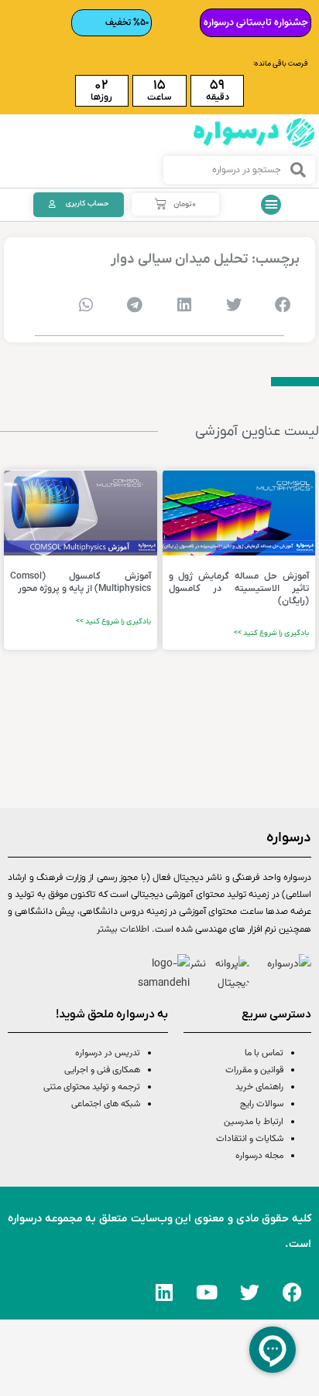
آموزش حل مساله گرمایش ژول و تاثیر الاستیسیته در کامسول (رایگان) (239, 588)
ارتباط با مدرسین (253, 1122)
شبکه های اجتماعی (105, 1104)
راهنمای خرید (259, 1087)
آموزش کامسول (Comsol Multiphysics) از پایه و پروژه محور (80, 582)
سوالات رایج (261, 1104)
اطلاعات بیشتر (123, 929)
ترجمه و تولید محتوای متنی (91, 1087)
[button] (271, 205)
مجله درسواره (259, 1156)
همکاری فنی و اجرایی (101, 1070)
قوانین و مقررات (254, 1070)
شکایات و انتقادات (249, 1139)
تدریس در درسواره (107, 1053)
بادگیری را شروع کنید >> (271, 633)
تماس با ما (264, 1053)
